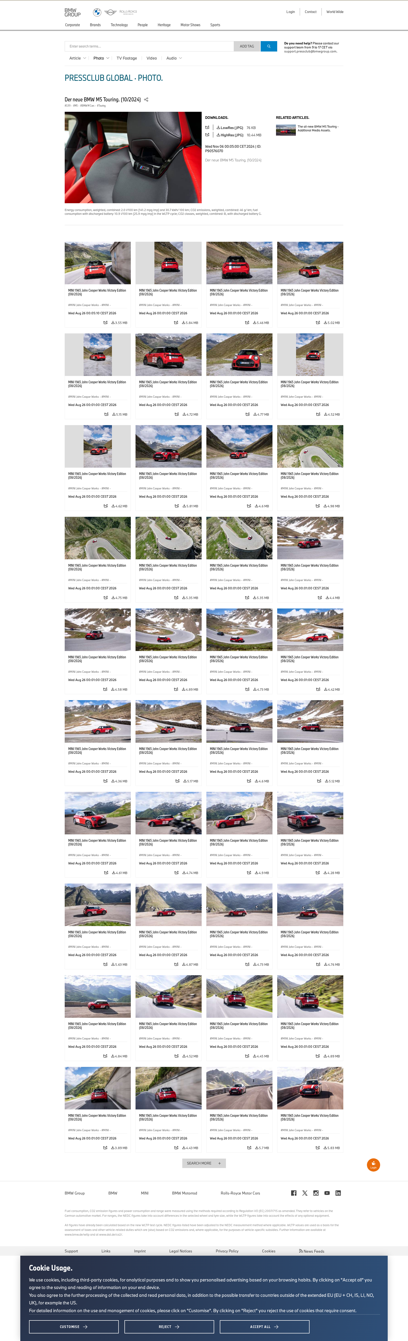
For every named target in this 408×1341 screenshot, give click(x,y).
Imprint (140, 1251)
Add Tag (247, 46)
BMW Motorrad (184, 1193)
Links (106, 1251)
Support (71, 1251)
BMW (112, 1193)
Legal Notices (180, 1251)
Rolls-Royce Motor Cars (240, 1193)
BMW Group (75, 1193)
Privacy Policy (227, 1251)
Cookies (269, 1251)
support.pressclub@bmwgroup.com (310, 51)
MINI (145, 1193)
